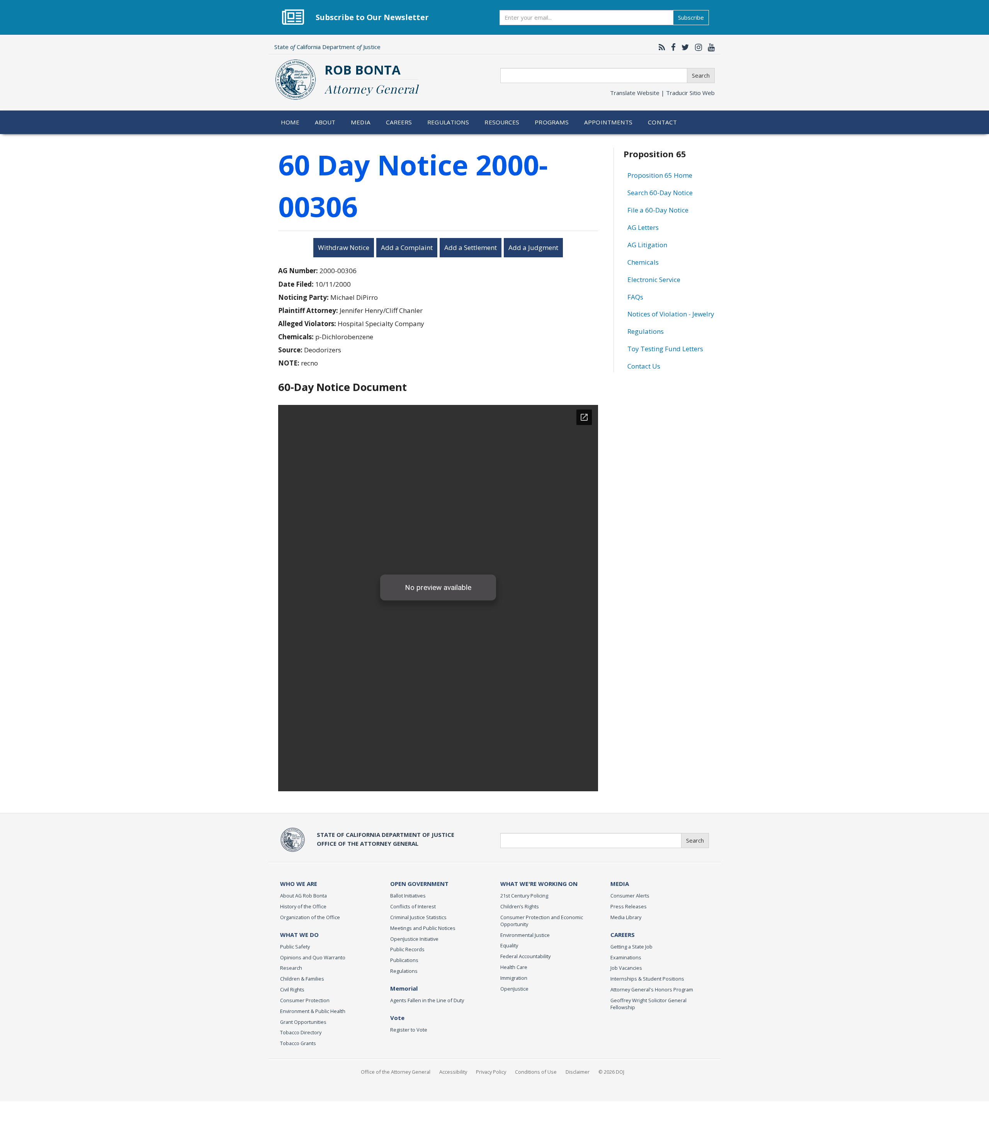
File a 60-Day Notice (657, 210)
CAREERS (622, 934)
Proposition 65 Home (659, 175)
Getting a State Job (631, 946)
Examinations (625, 957)
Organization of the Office (310, 917)
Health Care (513, 967)
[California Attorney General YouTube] (709, 47)
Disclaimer (578, 1071)
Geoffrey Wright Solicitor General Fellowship (648, 1004)
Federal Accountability (525, 956)
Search (701, 75)
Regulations (448, 122)
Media (360, 122)
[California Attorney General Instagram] (696, 47)
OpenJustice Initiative (414, 938)
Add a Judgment (533, 247)
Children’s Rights (519, 906)
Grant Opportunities (303, 1021)
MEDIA (619, 883)
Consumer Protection (305, 1000)
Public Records (407, 949)
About (325, 122)
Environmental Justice (525, 935)
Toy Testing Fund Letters (665, 348)
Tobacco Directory (300, 1032)
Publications (404, 960)
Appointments (608, 122)
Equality (509, 945)
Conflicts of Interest (413, 906)
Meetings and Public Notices (422, 928)
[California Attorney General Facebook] (671, 47)
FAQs (635, 296)
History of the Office (303, 906)
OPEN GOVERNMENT (419, 883)
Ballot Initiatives (408, 895)
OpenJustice (514, 988)
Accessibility (453, 1071)
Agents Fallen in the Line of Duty (427, 1000)
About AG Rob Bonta (303, 895)
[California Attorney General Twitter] (683, 47)
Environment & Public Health (312, 1011)
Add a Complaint (407, 247)
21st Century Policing (524, 895)
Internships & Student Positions (647, 978)
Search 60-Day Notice (660, 192)
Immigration (513, 977)
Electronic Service (653, 279)
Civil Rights (292, 989)
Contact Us (643, 366)
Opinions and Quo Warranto (312, 957)
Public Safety (295, 946)
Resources (501, 122)
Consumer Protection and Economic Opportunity (541, 921)
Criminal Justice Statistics (418, 917)
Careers (399, 122)
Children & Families (302, 978)
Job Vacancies (626, 967)
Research (291, 967)
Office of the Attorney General (395, 1071)
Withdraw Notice (343, 247)
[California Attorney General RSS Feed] (660, 47)
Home (290, 122)
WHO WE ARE (298, 883)
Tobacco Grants (298, 1043)
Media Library (625, 917)
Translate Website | (662, 93)
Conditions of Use (536, 1071)
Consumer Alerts (629, 895)
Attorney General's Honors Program (651, 989)
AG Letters (643, 227)
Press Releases (628, 906)
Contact (662, 122)
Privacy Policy (491, 1071)
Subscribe (691, 17)
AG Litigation (647, 244)
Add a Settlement (470, 247)
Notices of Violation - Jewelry (670, 313)
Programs (552, 122)
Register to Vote (408, 1029)
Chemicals (643, 262)
